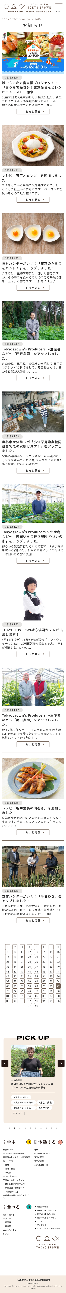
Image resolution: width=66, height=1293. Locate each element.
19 (22, 956)
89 (7, 1001)
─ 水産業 (7, 1172)
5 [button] (30, 1128)
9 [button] (51, 1128)
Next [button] (61, 1063)
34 (15, 966)
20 (29, 956)
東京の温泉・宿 (41, 1165)
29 (36, 961)
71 (51, 986)
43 (22, 971)
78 (43, 991)
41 (7, 971)
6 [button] (35, 1128)
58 (15, 981)
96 (58, 1001)
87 (51, 996)
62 (43, 981)
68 (29, 986)
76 (29, 991)
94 (43, 1001)
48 (58, 971)
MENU (59, 10)
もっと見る (33, 111)
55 (51, 976)
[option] (33, 1080)
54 (43, 976)
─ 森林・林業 (9, 1168)
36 (29, 966)
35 (22, 966)
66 (15, 986)
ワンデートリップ (42, 1153)
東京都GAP (8, 1149)
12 (29, 952)
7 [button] (41, 1128)
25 (7, 961)
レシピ (6, 1233)
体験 (36, 1149)
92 (29, 1001)
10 (15, 952)
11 (22, 952)
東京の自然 (39, 1161)
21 (36, 956)
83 (22, 996)
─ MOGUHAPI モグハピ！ (14, 1184)
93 (36, 1001)
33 (7, 966)
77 (36, 991)
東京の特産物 (43, 1206)
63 (51, 981)
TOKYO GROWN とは (46, 1214)
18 (15, 956)
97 (29, 1006)
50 (15, 976)
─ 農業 (6, 1165)
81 (7, 996)
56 (58, 976)
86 (43, 996)
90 (15, 1001)
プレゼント (42, 1225)
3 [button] (20, 1128)
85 (36, 996)
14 (43, 952)
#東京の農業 (45, 1102)
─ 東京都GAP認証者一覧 (14, 1153)
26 (15, 961)
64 (58, 981)
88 (58, 996)
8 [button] (46, 1128)
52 (29, 976)
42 (15, 971)
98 (36, 1006)
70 (43, 986)
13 (36, 952)
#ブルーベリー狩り (23, 1102)
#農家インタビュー (23, 1107)
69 (36, 986)
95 (51, 1001)
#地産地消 (44, 1107)
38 (43, 966)
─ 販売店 (7, 1222)
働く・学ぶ (8, 1161)
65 (7, 986)
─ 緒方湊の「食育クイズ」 (15, 1187)
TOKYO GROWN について (48, 1210)
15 (51, 952)
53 (36, 976)
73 (7, 991)
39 (51, 966)
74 (15, 991)
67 (22, 986)
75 (22, 991)
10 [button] (57, 1128)
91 (22, 1001)
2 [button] (14, 1128)
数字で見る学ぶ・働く (46, 1217)
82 (15, 996)
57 (7, 981)
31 (51, 961)
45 (36, 971)
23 (51, 956)
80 (58, 991)
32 (58, 961)
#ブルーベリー (21, 1097)
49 (7, 976)
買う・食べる (9, 1214)
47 (51, 971)
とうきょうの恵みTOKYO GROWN (16, 19)
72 (58, 986)
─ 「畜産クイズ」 (11, 1191)
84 (29, 996)
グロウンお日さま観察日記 (48, 1228)
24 (58, 956)
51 (22, 976)
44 (29, 971)
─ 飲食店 (7, 1226)
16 (58, 952)
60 (29, 981)
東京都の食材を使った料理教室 (16, 1157)
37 (36, 966)
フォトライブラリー (45, 1221)
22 (43, 956)
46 (43, 971)
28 (29, 961)
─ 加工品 (7, 1218)
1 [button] (9, 1128)
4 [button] (25, 1128)
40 (58, 966)
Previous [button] (4, 1063)
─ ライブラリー (10, 1176)
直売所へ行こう (10, 1230)
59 (22, 981)
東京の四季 (39, 1157)
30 (43, 961)
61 (36, 981)
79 (51, 991)
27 (22, 961)
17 (7, 956)
